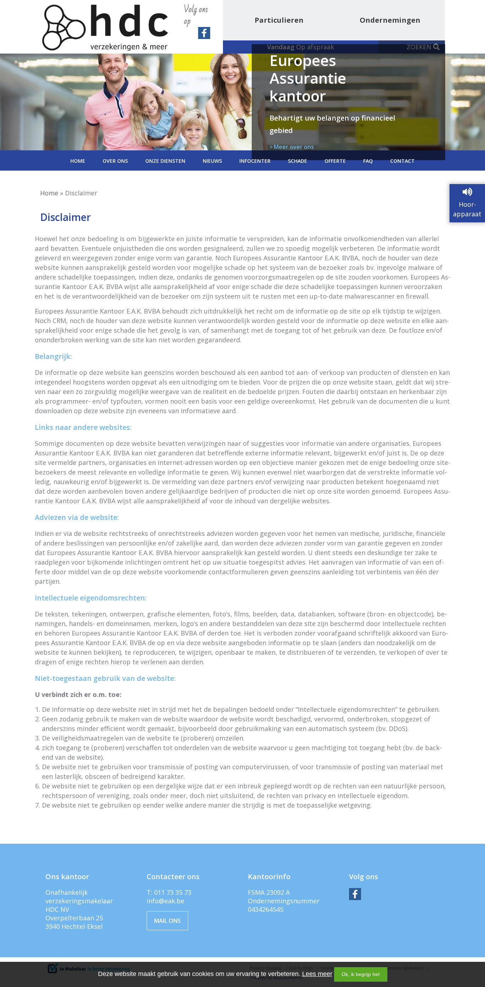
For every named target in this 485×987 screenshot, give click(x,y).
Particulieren (279, 20)
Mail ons (167, 921)
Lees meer (317, 973)
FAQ (368, 160)
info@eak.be (165, 901)
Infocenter (255, 160)
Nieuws (212, 160)
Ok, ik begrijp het (361, 974)
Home (77, 160)
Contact (402, 160)
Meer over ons (294, 146)
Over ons (115, 160)
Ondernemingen (390, 20)
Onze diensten (165, 160)
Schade (297, 160)
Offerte (335, 160)
